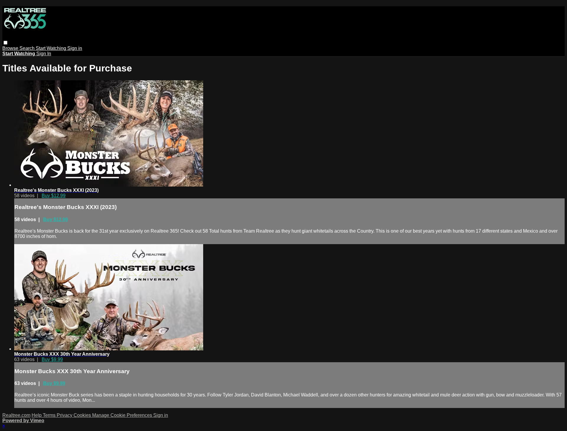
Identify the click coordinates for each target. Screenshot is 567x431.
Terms (50, 415)
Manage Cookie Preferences (122, 415)
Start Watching (51, 48)
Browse (10, 48)
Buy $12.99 (54, 195)
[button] (5, 43)
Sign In (43, 53)
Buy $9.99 (52, 359)
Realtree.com (16, 415)
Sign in (74, 48)
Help (37, 415)
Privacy (65, 415)
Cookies (83, 415)
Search (27, 48)
